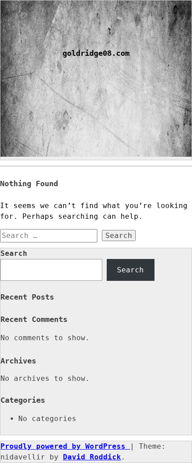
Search (13, 253)
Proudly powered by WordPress (65, 446)
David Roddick (92, 457)
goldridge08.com (96, 53)
